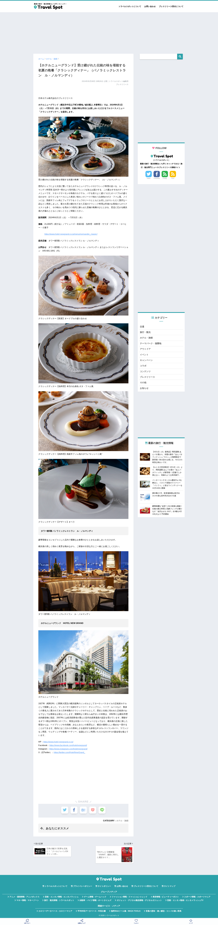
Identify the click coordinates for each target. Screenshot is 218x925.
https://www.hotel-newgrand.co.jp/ (58, 742)
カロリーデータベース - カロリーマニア (55, 911)
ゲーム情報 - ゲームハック (95, 897)
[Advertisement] (109, 31)
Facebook (157, 178)
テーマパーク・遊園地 (150, 343)
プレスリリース (147, 377)
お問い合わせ (150, 6)
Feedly (165, 178)
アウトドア (145, 349)
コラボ (143, 366)
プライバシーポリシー (82, 886)
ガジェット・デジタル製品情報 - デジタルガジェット (139, 900)
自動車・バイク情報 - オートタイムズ (95, 900)
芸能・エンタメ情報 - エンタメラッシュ (62, 897)
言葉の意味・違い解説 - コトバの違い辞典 (163, 911)
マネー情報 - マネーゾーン (27, 900)
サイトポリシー (104, 886)
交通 (142, 326)
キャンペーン (146, 360)
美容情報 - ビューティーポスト (166, 897)
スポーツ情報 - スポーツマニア (197, 897)
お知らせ (144, 388)
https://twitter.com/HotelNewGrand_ (69, 752)
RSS (172, 178)
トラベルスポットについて (129, 6)
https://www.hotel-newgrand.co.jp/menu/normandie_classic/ (70, 234)
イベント (144, 354)
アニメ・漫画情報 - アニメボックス (24, 897)
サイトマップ (169, 886)
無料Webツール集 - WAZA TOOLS (125, 911)
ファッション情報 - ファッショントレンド (129, 897)
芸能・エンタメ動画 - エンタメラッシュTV (185, 900)
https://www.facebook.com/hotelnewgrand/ (68, 745)
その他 (143, 382)
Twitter (149, 178)
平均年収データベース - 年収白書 (92, 911)
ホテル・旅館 (122, 820)
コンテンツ (145, 371)
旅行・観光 (145, 332)
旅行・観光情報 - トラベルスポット (59, 900)
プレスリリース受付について (171, 6)
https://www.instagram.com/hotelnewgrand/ (68, 749)
